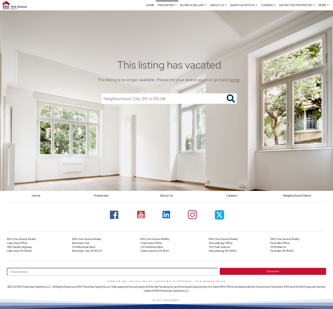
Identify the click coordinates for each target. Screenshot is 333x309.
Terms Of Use (117, 281)
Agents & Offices (244, 6)
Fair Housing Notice (210, 281)
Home (150, 5)
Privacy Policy (141, 281)
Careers (268, 6)
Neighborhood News (297, 195)
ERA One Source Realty (21, 239)
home (234, 79)
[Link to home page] (16, 5)
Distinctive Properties (297, 6)
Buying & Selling (193, 6)
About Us (218, 6)
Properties (167, 6)
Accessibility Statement (174, 281)
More (324, 6)
